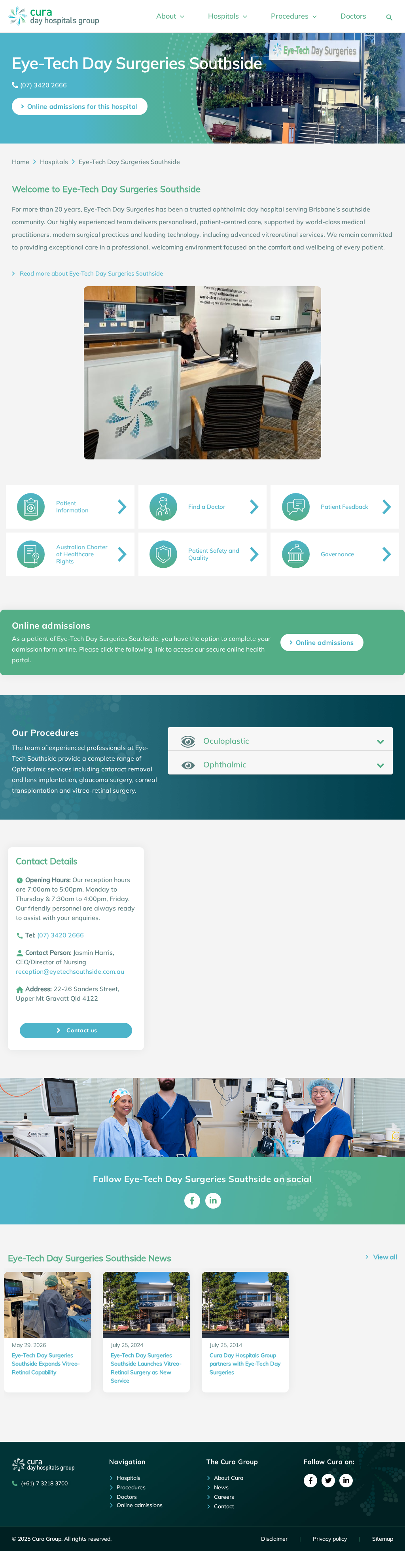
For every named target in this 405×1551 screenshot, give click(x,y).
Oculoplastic (225, 741)
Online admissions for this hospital (82, 106)
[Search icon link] (389, 16)
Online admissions (325, 642)
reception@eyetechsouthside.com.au (70, 971)
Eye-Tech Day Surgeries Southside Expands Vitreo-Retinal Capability (46, 1364)
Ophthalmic (223, 764)
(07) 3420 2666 (43, 85)
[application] (180, 16)
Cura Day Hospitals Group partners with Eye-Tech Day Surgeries (245, 1364)
